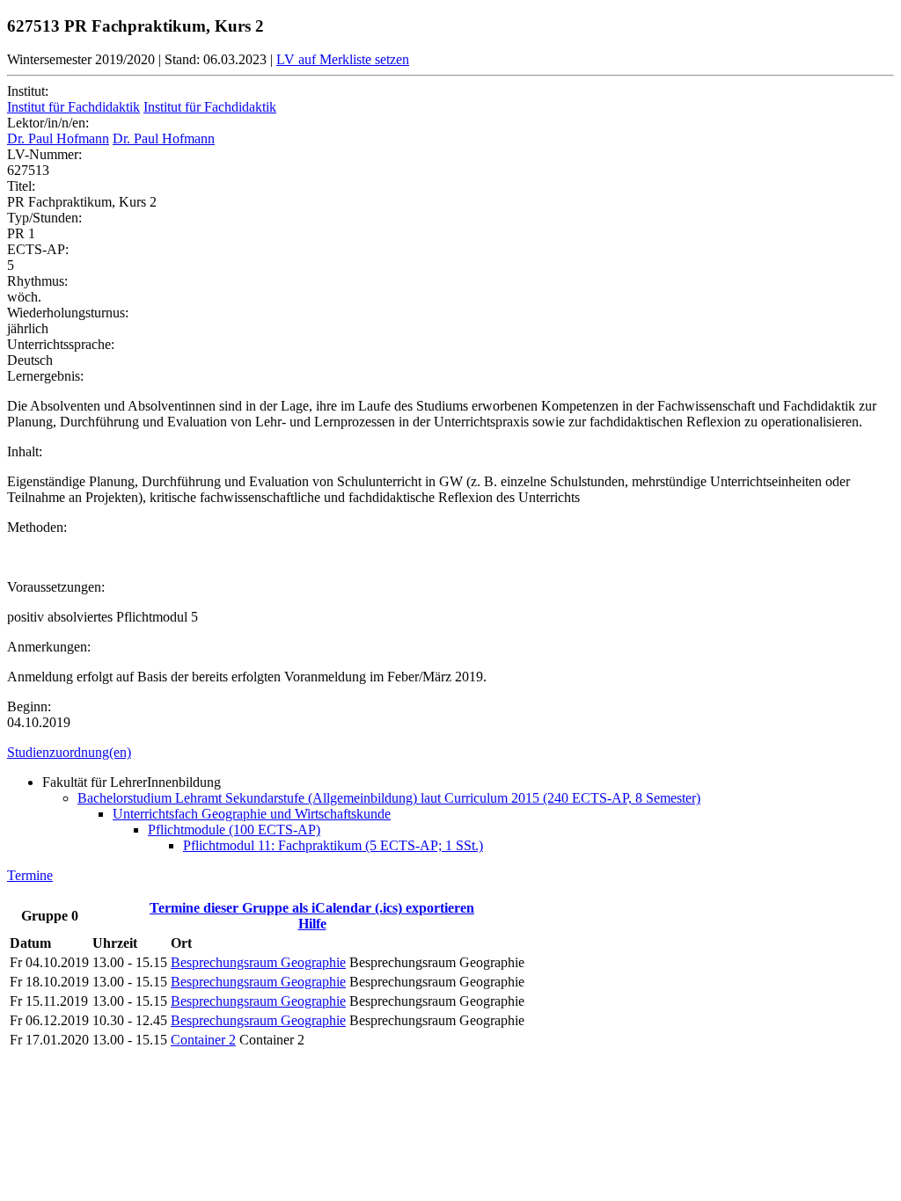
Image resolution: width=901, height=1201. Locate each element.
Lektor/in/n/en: (48, 122)
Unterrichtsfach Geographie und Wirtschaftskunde (252, 813)
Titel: (21, 185)
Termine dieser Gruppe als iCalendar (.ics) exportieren (312, 907)
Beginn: (29, 706)
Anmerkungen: (49, 646)
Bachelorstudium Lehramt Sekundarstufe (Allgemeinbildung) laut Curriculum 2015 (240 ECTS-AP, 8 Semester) (388, 797)
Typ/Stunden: (44, 217)
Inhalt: (24, 451)
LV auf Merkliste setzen (342, 59)
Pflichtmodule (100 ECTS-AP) (234, 829)
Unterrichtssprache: (60, 344)
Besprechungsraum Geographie (258, 962)
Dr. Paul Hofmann (58, 138)
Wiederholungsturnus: (67, 312)
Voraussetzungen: (56, 586)
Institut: (27, 91)
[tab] (450, 753)
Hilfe (312, 923)
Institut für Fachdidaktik (73, 106)
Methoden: (37, 527)
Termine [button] (30, 875)
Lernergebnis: (45, 375)
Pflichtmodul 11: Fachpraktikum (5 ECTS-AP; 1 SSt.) (333, 845)
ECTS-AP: (38, 249)
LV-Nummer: (44, 154)
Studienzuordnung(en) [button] (69, 752)
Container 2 (203, 1039)
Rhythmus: (37, 280)
